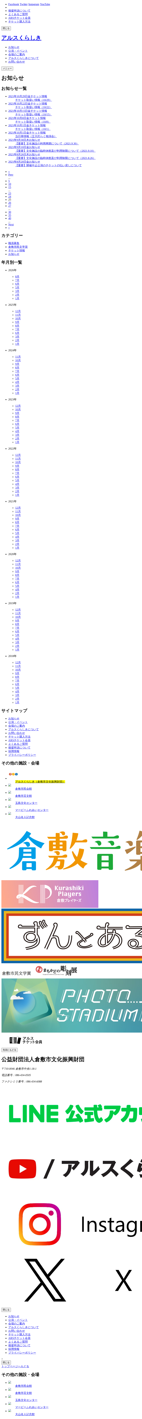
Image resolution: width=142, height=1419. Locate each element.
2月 (17, 294)
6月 (17, 283)
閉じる (6, 28)
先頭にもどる (9, 1050)
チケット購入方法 (19, 21)
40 (9, 218)
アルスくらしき (21, 38)
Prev (10, 174)
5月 (17, 287)
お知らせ (13, 254)
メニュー (7, 68)
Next (11, 224)
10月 (18, 318)
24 (9, 196)
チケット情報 (16, 250)
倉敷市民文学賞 (18, 246)
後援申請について (19, 10)
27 (9, 205)
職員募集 (13, 243)
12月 (18, 311)
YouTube (45, 4)
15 (9, 187)
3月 (17, 291)
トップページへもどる (15, 1366)
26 (9, 202)
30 (9, 212)
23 (9, 193)
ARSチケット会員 (19, 17)
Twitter (24, 4)
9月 (17, 322)
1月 (17, 298)
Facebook (13, 4)
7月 (17, 280)
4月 (17, 382)
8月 (17, 276)
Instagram (33, 4)
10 (9, 184)
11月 (18, 314)
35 (9, 215)
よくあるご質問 (18, 14)
